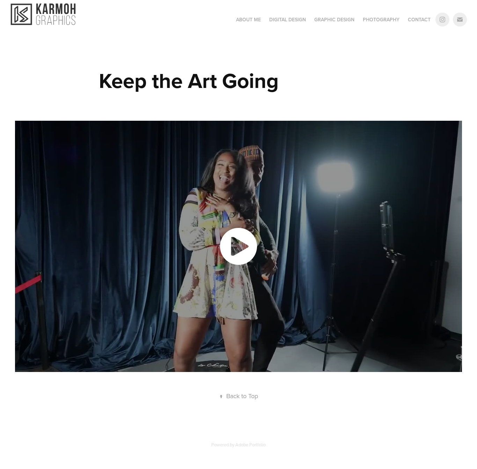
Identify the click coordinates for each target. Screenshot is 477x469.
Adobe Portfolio (250, 444)
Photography (381, 19)
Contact (419, 19)
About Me (248, 19)
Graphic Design (334, 19)
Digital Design (287, 19)
